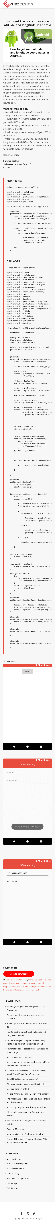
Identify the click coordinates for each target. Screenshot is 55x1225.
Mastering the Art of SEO (18, 1089)
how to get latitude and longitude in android (21, 990)
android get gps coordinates (39, 980)
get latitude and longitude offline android (34, 986)
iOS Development (16, 1168)
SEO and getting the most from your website (26, 1107)
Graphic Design (13, 1173)
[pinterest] (27, 1214)
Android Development (18, 1163)
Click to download (19, 973)
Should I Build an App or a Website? (22, 1079)
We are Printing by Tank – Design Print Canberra (28, 1094)
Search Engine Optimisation (19, 1178)
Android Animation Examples (19, 1057)
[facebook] (21, 1214)
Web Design (12, 1183)
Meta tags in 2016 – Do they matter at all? (25, 1134)
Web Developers (14, 1188)
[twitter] (33, 1214)
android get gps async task (16, 980)
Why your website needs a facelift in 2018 (25, 1084)
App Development (15, 1159)
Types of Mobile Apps (16, 1129)
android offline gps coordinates (15, 983)
